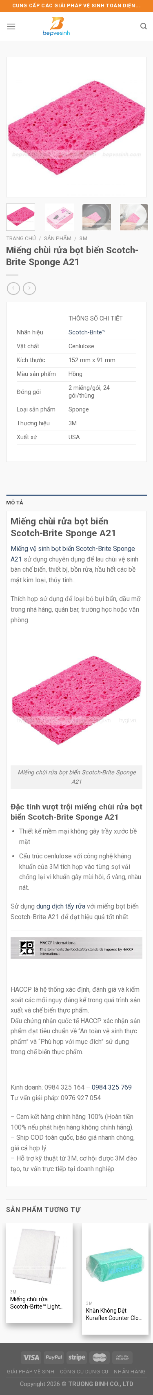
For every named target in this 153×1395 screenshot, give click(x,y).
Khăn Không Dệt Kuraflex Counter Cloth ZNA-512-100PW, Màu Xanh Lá (115, 1314)
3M (83, 238)
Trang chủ (21, 238)
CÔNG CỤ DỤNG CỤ (84, 1372)
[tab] (76, 503)
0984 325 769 (112, 1087)
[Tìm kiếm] (143, 26)
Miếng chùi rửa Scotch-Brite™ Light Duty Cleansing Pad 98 (39, 1303)
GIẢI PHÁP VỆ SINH (30, 1372)
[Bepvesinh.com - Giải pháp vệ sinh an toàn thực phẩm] (56, 26)
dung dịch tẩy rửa (60, 906)
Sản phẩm (57, 238)
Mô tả (14, 503)
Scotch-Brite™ (87, 332)
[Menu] (11, 26)
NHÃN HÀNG (130, 1372)
